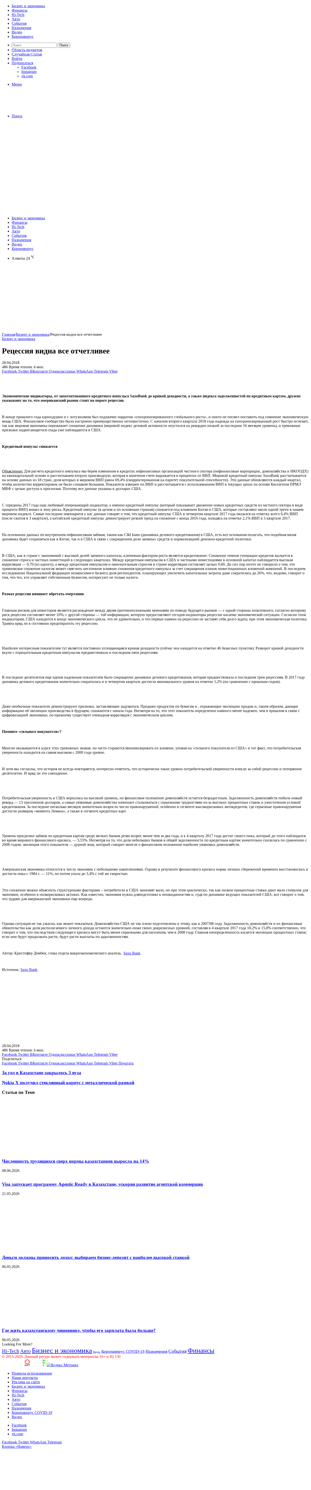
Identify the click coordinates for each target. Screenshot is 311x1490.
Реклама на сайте (26, 1382)
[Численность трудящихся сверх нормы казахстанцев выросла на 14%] (49, 1152)
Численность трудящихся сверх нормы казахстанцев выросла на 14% (75, 1161)
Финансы (19, 10)
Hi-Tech (18, 15)
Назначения (21, 28)
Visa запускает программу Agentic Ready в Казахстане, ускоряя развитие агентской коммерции (102, 1184)
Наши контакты (25, 1378)
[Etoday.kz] (38, 108)
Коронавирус (23, 36)
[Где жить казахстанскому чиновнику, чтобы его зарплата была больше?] (49, 1321)
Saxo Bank (131, 953)
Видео (17, 32)
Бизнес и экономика (28, 6)
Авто (16, 19)
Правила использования (32, 1373)
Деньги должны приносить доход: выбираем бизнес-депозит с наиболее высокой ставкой (96, 1257)
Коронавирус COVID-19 (123, 1351)
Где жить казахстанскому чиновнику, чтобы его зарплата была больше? (79, 1330)
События (19, 23)
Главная (8, 334)
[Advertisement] (155, 156)
